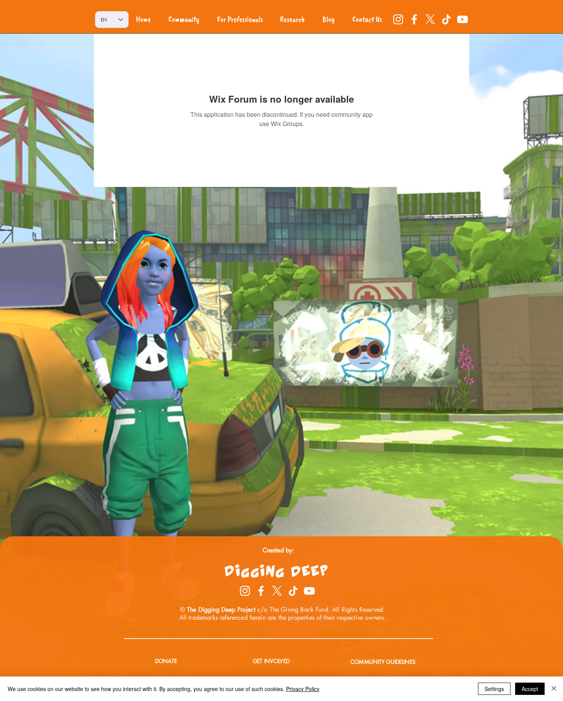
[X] (430, 19)
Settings (494, 689)
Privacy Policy (302, 689)
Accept (530, 689)
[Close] (553, 689)
